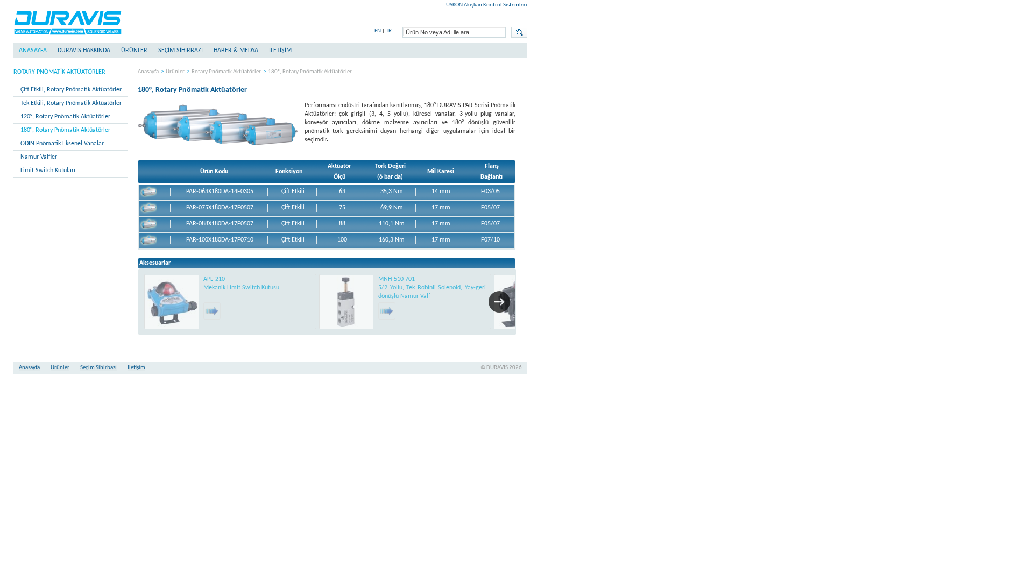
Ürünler (134, 50)
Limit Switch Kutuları (47, 170)
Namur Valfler (38, 157)
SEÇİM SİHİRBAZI (180, 50)
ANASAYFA (33, 50)
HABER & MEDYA (236, 50)
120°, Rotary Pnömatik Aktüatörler (65, 117)
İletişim (136, 368)
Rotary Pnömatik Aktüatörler (59, 72)
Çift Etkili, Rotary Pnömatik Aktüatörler (71, 90)
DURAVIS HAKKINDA (84, 50)
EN (377, 31)
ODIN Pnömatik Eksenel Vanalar (62, 143)
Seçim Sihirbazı (98, 368)
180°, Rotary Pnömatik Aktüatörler (65, 130)
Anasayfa (148, 72)
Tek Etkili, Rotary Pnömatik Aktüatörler (71, 103)
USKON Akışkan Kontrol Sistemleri (486, 5)
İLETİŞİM (280, 50)
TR (389, 31)
